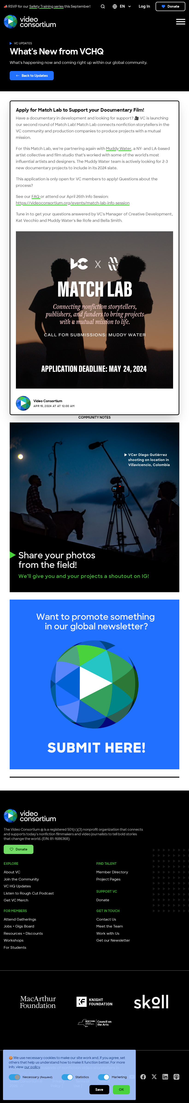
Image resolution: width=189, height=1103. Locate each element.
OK (121, 1090)
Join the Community (21, 879)
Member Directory (112, 872)
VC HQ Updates (17, 886)
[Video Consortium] (30, 22)
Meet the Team (109, 926)
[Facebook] (143, 1077)
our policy (32, 1067)
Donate (173, 6)
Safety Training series (46, 6)
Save (99, 1090)
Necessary (37, 1077)
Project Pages (108, 879)
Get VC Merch (16, 900)
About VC (12, 872)
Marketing (119, 1077)
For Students (15, 947)
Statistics (82, 1077)
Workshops (14, 940)
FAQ (36, 196)
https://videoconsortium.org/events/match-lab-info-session (73, 203)
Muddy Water (118, 148)
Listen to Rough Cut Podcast (29, 893)
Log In (144, 6)
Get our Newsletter (113, 940)
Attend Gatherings (20, 919)
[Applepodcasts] (176, 1077)
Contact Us (106, 919)
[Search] (103, 6)
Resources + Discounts (23, 933)
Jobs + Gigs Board (19, 926)
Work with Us (107, 933)
